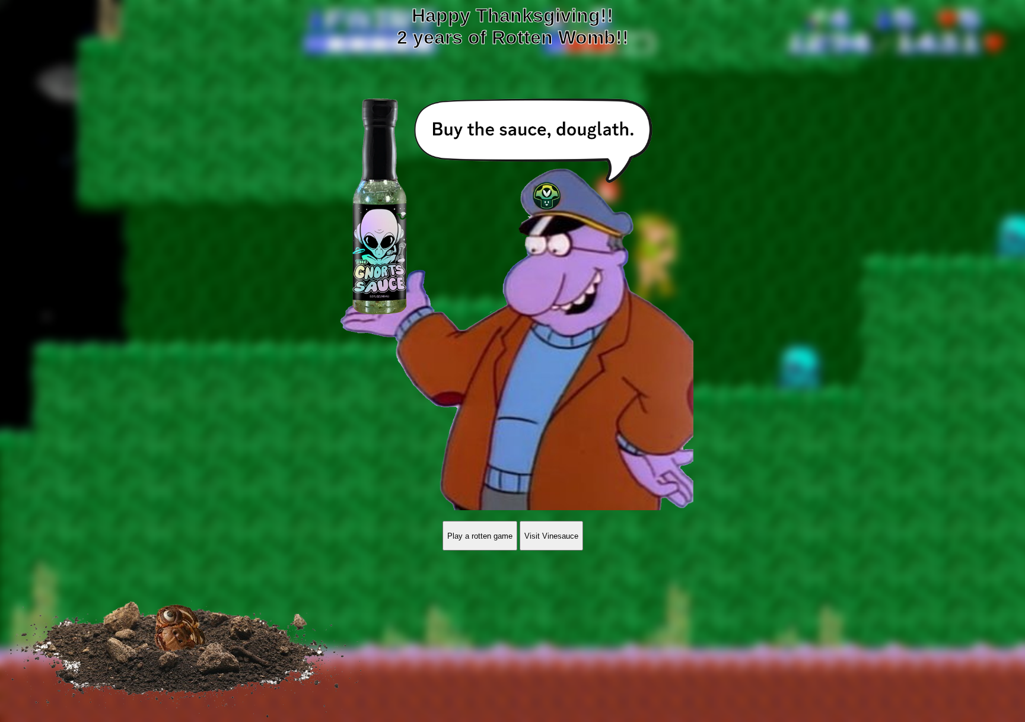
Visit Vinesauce (551, 536)
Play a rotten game (479, 536)
